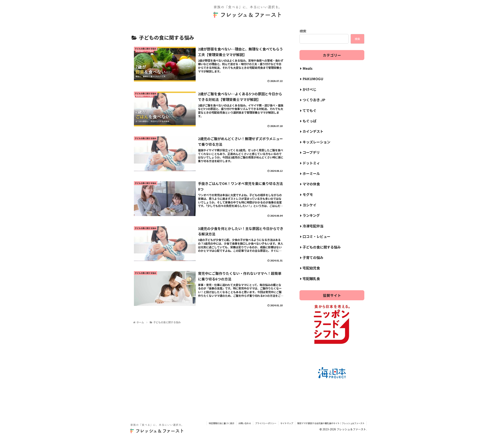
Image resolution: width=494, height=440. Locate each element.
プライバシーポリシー (265, 423)
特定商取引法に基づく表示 (221, 423)
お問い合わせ (244, 423)
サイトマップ (286, 423)
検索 (302, 30)
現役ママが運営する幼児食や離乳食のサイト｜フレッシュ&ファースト (331, 423)
